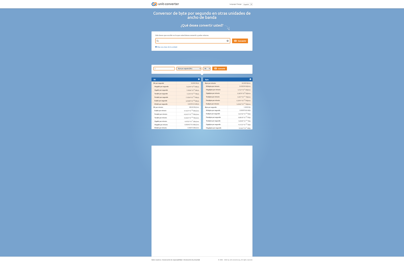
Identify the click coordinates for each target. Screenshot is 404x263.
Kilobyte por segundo (213, 110)
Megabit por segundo (161, 86)
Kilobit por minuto (160, 128)
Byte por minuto (210, 83)
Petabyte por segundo (213, 117)
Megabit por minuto (161, 124)
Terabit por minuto (160, 118)
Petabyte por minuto (213, 100)
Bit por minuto (158, 107)
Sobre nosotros (156, 260)
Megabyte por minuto (213, 90)
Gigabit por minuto (160, 121)
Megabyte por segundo (213, 128)
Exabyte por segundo (213, 114)
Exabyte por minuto (212, 104)
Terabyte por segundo (213, 121)
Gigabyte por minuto (213, 93)
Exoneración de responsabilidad (172, 260)
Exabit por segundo (160, 101)
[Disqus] (202, 176)
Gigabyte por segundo (213, 124)
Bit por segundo (158, 83)
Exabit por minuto (160, 110)
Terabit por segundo (161, 93)
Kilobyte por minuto (212, 86)
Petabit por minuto (160, 114)
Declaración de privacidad (192, 260)
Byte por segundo (211, 107)
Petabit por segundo (161, 97)
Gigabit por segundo (161, 90)
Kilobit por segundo (160, 104)
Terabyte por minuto (213, 97)
